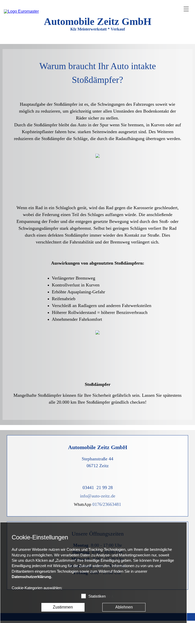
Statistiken (97, 596)
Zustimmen (63, 607)
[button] (186, 9)
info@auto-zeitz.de (97, 495)
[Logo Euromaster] (21, 11)
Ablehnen (124, 607)
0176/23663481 (106, 504)
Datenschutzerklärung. (32, 577)
